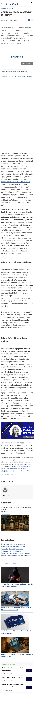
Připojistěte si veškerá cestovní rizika (15, 182)
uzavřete (4, 445)
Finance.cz (4, 8)
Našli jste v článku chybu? (8, 474)
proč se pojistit (13, 466)
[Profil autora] (5, 489)
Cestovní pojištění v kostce (21, 76)
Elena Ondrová (5, 20)
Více (29, 671)
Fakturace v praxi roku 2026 (12, 677)
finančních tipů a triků (24, 464)
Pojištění (11, 8)
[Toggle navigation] (31, 3)
